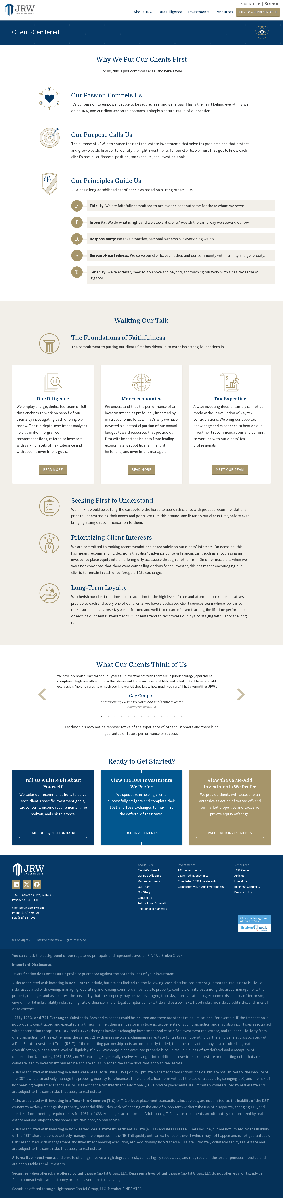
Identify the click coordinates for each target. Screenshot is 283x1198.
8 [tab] (148, 716)
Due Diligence (170, 11)
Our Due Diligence (149, 876)
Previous (42, 694)
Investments (199, 11)
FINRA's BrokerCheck (164, 955)
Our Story (144, 892)
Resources (224, 11)
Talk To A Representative (258, 12)
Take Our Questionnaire (53, 833)
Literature (240, 881)
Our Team (144, 887)
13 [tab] (181, 716)
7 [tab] (141, 716)
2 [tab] (108, 716)
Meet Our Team (230, 469)
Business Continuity (247, 887)
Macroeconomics (149, 881)
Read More (53, 469)
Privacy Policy (243, 892)
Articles (239, 876)
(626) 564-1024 (27, 918)
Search (273, 4)
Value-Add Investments (230, 833)
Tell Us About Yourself (152, 903)
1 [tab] (101, 716)
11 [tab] (168, 716)
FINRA (127, 1188)
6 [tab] (135, 716)
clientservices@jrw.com (28, 908)
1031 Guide (241, 870)
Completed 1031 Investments (197, 881)
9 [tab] (155, 716)
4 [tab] (121, 716)
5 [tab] (128, 716)
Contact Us (145, 898)
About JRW (143, 11)
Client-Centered (148, 870)
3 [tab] (115, 716)
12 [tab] (174, 716)
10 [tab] (161, 716)
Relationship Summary (152, 909)
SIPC (138, 1188)
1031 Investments (141, 833)
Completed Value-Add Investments (201, 887)
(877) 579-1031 (31, 913)
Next (241, 694)
